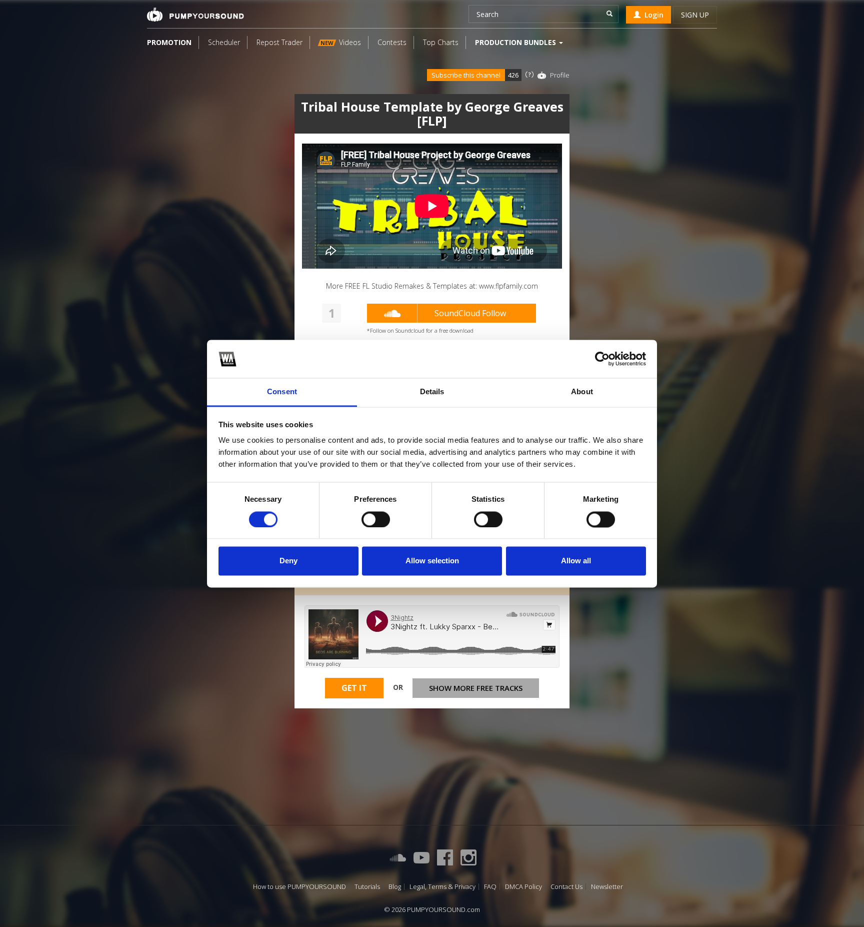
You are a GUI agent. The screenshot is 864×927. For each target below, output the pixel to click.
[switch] (376, 519)
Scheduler (224, 42)
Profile (560, 75)
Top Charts (440, 42)
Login (652, 15)
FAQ (490, 886)
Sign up (695, 15)
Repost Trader (279, 42)
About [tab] (582, 392)
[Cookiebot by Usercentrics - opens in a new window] (602, 358)
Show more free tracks (475, 688)
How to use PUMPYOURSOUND (299, 886)
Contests (392, 42)
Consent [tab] (282, 392)
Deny (289, 561)
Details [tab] (432, 392)
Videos (340, 42)
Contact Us (566, 886)
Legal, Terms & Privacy (443, 886)
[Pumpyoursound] (195, 15)
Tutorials (367, 886)
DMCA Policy (523, 886)
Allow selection (432, 561)
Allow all (576, 561)
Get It (354, 687)
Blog (394, 886)
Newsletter (607, 886)
